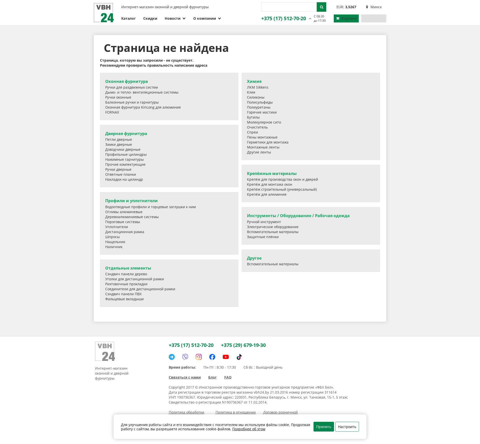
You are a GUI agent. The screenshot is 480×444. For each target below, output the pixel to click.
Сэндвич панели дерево (126, 274)
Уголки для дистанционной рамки (134, 279)
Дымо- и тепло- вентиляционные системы (141, 92)
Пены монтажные (262, 137)
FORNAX (112, 112)
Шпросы (112, 236)
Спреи (252, 132)
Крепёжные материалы (272, 173)
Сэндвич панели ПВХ (123, 294)
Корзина (349, 18)
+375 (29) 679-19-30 (243, 345)
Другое (254, 258)
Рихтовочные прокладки (126, 284)
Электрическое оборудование (272, 226)
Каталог (128, 18)
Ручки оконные (118, 97)
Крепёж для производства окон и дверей (282, 179)
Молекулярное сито (264, 122)
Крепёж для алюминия (266, 194)
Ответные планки (120, 174)
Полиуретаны (258, 107)
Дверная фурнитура (126, 133)
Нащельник (115, 241)
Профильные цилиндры (126, 154)
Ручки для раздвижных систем (131, 87)
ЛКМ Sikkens (257, 87)
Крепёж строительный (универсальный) (282, 189)
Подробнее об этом (248, 429)
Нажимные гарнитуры (124, 159)
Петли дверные (118, 139)
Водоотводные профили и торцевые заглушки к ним (150, 206)
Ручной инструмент (264, 221)
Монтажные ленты (263, 147)
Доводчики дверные (122, 149)
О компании (204, 18)
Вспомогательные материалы (272, 231)
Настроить (347, 426)
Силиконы (255, 97)
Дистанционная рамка (124, 231)
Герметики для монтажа (267, 142)
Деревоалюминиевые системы (132, 216)
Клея (251, 92)
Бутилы (253, 117)
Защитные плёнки (263, 236)
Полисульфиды (260, 102)
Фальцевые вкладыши (124, 298)
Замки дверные (118, 144)
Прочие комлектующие (125, 164)
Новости (172, 18)
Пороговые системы (122, 221)
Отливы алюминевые (123, 211)
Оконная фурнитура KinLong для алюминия (143, 107)
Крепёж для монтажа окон (269, 184)
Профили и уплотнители (131, 200)
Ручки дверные (118, 169)
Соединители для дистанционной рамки (140, 289)
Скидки (150, 18)
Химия (254, 81)
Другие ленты (259, 152)
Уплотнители (116, 226)
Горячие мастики (262, 112)
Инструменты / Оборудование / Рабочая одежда (298, 215)
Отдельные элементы (128, 268)
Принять (323, 426)
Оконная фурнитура (126, 81)
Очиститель (257, 127)
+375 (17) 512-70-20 (283, 18)
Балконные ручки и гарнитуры (132, 102)
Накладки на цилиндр (124, 179)
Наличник (113, 246)
